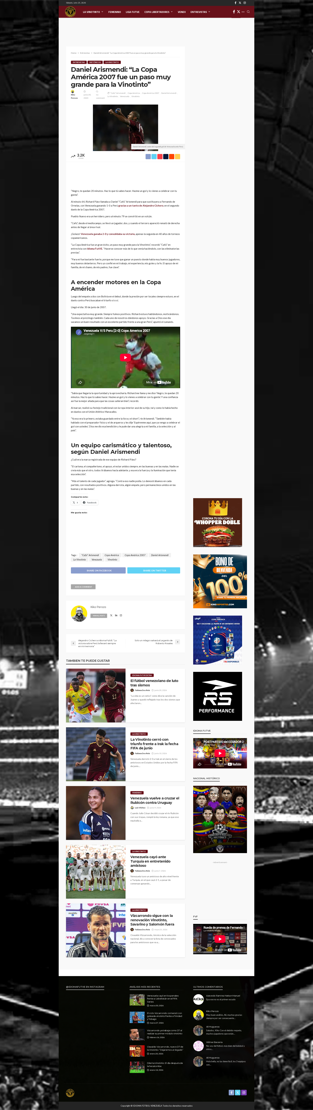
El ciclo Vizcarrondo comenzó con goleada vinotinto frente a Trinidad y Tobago (164, 1016)
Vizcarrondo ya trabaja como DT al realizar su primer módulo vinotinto (164, 1032)
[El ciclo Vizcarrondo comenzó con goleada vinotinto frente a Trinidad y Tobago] (137, 1017)
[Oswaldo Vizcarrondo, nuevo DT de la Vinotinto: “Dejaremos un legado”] (137, 1051)
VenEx (182, 12)
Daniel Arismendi (168, 93)
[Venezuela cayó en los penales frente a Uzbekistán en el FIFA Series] (137, 1000)
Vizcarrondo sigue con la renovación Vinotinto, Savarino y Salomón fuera (152, 920)
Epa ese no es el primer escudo (221, 999)
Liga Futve (133, 12)
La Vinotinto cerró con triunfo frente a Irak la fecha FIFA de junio (154, 743)
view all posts (99, 616)
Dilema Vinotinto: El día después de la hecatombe (165, 1064)
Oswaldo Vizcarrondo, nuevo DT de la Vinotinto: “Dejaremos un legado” (165, 1048)
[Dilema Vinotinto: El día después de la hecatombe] (137, 1067)
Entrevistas (199, 12)
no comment (100, 96)
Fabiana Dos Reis (142, 690)
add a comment (83, 587)
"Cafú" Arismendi (118, 93)
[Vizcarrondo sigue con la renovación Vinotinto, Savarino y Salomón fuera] (96, 930)
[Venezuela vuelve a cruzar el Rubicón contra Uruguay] (96, 813)
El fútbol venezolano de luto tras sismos (154, 683)
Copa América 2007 (150, 93)
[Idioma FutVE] (70, 12)
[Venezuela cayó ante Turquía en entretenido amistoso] (96, 872)
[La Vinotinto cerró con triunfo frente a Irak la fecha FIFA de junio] (96, 754)
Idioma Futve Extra (142, 675)
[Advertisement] (156, 28)
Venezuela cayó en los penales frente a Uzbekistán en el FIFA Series (162, 998)
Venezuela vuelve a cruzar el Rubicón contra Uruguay (154, 800)
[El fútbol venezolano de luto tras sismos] (96, 695)
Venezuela (124, 96)
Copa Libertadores (156, 12)
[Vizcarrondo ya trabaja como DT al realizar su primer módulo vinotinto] (137, 1034)
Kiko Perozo (74, 96)
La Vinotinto (91, 12)
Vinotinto (135, 96)
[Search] (248, 12)
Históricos (95, 62)
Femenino (114, 12)
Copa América (134, 93)
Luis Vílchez (140, 807)
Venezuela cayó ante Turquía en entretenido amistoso (150, 861)
